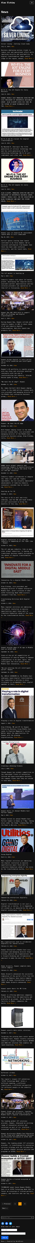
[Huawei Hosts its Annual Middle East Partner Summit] (17, 796)
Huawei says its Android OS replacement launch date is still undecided (16, 233)
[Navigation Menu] (32, 2)
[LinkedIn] (2, 1223)
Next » (4, 1208)
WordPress (19, 1241)
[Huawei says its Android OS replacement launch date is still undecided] (17, 217)
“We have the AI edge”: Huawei (13, 382)
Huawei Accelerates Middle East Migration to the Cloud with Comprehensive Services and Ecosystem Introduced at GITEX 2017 (17, 1135)
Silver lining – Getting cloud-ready (15, 44)
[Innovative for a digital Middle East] (17, 569)
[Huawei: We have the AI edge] (17, 410)
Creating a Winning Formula (11, 766)
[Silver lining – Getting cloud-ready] (17, 28)
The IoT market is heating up (12, 273)
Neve (2, 1241)
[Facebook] (6, 1223)
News (13, 46)
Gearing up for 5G (8, 491)
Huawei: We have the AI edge (12, 423)
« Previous (6, 1204)
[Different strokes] (17, 1059)
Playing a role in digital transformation (17, 720)
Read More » (29, 58)
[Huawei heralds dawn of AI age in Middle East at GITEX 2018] (17, 633)
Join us (5, 1237)
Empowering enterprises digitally (14, 897)
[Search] (32, 1217)
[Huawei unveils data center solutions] (17, 1017)
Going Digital (6, 854)
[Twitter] (10, 1223)
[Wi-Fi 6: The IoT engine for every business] (17, 171)
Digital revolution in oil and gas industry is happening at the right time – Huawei (17, 541)
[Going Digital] (17, 840)
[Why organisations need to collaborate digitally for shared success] (17, 926)
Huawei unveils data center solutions (16, 1030)
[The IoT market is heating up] (17, 263)
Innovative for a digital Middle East (16, 580)
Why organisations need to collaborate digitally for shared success (16, 942)
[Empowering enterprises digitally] (17, 885)
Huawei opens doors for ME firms (13, 988)
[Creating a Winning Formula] (17, 752)
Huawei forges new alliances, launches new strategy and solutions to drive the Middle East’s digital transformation (17, 1113)
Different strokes (8, 1072)
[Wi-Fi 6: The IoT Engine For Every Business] (17, 75)
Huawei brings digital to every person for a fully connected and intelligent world (16, 361)
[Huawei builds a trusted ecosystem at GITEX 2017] (17, 1166)
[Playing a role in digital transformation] (17, 703)
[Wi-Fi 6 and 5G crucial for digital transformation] (17, 123)
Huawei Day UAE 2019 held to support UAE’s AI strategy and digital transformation (15, 314)
